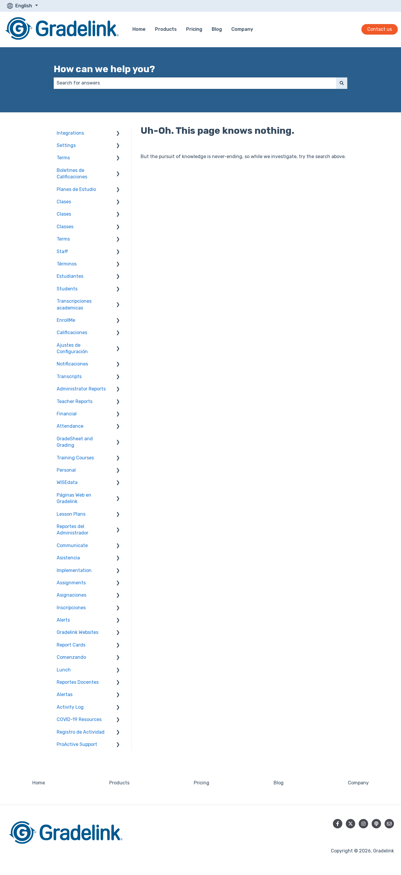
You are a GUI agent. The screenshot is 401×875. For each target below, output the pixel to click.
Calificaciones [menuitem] (72, 332)
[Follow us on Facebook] (337, 823)
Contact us (379, 29)
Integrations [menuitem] (70, 133)
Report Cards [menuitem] (71, 645)
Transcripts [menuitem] (69, 376)
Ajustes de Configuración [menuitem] (72, 348)
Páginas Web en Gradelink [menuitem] (74, 498)
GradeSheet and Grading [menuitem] (75, 442)
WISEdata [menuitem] (67, 482)
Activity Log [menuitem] (70, 707)
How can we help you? (104, 69)
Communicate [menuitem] (72, 545)
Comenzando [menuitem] (71, 657)
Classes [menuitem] (65, 226)
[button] (118, 134)
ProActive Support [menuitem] (77, 744)
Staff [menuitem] (62, 251)
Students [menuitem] (67, 289)
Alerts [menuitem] (63, 620)
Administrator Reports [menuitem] (81, 389)
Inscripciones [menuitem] (71, 607)
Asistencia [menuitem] (68, 558)
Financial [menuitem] (67, 414)
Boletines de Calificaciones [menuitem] (72, 173)
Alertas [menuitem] (65, 694)
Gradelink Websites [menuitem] (77, 632)
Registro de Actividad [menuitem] (81, 732)
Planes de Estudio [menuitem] (76, 189)
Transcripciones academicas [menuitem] (74, 304)
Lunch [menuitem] (64, 670)
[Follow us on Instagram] (363, 823)
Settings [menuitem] (66, 145)
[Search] (341, 83)
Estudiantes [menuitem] (70, 276)
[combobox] (195, 83)
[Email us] (389, 823)
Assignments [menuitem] (71, 582)
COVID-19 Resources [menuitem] (79, 719)
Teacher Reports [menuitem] (74, 401)
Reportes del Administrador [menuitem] (72, 530)
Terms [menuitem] (63, 157)
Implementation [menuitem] (74, 570)
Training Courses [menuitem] (75, 458)
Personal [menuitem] (66, 470)
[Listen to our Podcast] (376, 823)
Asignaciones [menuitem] (71, 595)
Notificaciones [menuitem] (72, 364)
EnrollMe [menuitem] (66, 320)
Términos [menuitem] (67, 264)
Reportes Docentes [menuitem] (78, 682)
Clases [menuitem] (64, 201)
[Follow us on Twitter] (350, 823)
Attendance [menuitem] (70, 426)
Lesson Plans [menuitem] (71, 514)
